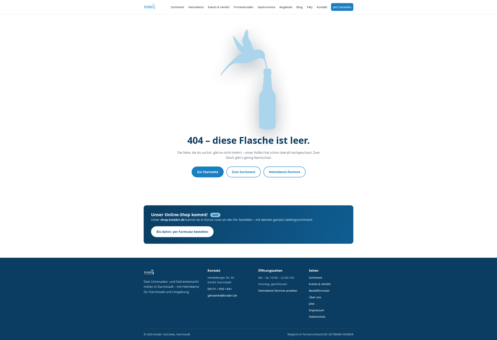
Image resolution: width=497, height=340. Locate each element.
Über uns (315, 297)
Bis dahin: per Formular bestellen (182, 232)
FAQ (310, 7)
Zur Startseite (207, 172)
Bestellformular (319, 290)
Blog (299, 7)
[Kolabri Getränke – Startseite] (150, 7)
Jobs (312, 303)
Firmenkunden (243, 7)
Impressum (316, 310)
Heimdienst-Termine (284, 172)
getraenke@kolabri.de (222, 295)
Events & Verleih (218, 7)
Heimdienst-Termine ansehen (277, 290)
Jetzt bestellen (342, 7)
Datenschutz (317, 316)
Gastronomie (266, 7)
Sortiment (177, 7)
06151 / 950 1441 (220, 289)
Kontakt (322, 7)
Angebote (285, 7)
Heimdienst (196, 7)
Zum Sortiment (243, 172)
